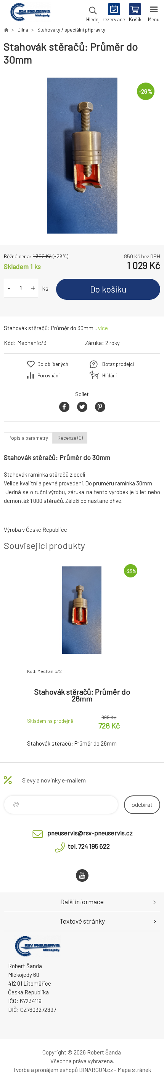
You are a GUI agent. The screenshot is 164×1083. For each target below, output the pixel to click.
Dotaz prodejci (118, 364)
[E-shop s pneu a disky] (6, 29)
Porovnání (48, 375)
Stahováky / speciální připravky (71, 30)
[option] (82, 156)
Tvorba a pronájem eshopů (45, 1069)
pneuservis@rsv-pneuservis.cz (90, 833)
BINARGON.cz (96, 1069)
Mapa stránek (134, 1069)
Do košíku (108, 289)
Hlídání (109, 375)
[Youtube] (82, 875)
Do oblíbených (52, 364)
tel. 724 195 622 (89, 846)
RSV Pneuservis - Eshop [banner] (30, 13)
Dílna (23, 30)
